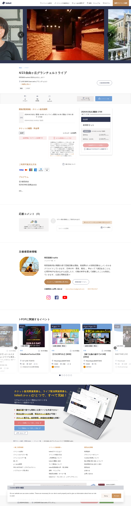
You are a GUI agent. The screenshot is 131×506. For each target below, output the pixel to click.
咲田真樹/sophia (51, 257)
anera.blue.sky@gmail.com (75, 289)
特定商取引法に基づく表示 (92, 464)
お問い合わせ (88, 473)
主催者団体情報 (104, 83)
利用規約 (87, 451)
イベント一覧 (37, 441)
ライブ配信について (55, 464)
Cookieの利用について (91, 458)
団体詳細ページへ (81, 282)
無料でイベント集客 (120, 3)
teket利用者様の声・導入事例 (58, 467)
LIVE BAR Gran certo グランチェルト (46, 502)
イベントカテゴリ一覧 (20, 454)
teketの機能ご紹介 (55, 461)
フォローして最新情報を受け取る (57, 282)
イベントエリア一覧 (19, 458)
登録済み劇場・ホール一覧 (57, 473)
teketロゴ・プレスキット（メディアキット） (63, 477)
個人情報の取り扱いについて (93, 461)
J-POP (26, 67)
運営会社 (87, 467)
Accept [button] (116, 496)
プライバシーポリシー (91, 454)
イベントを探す (18, 451)
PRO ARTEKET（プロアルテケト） (24, 467)
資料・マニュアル (54, 470)
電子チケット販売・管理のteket (22, 441)
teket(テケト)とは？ (55, 451)
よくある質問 (17, 464)
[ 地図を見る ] (26, 84)
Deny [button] (106, 496)
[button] (60, 375)
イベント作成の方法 (55, 454)
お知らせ (87, 470)
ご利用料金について (55, 458)
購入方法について (70, 164)
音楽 (20, 67)
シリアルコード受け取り (21, 470)
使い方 (15, 461)
